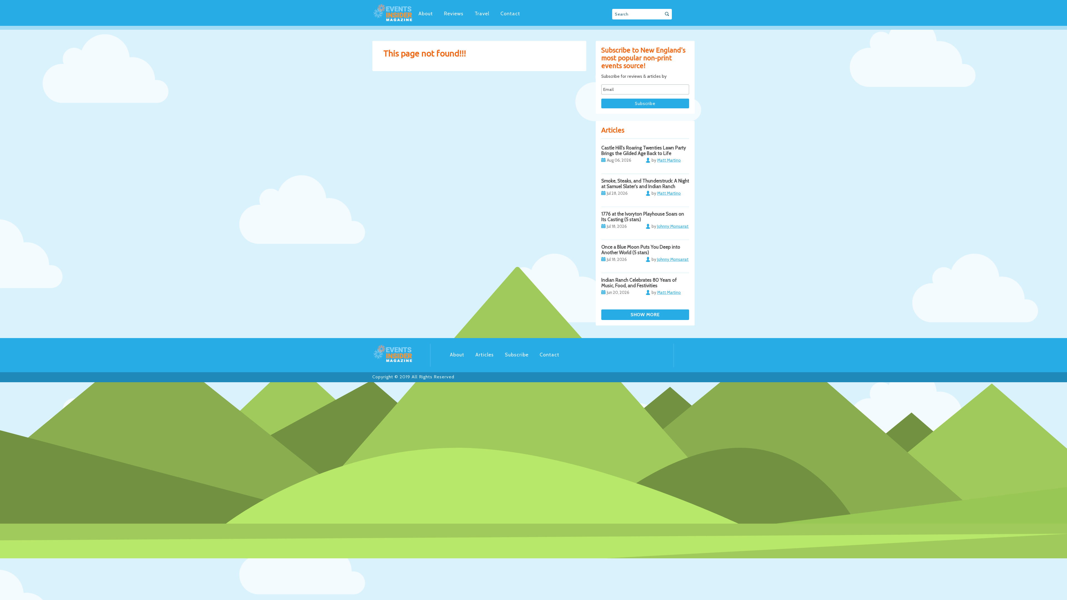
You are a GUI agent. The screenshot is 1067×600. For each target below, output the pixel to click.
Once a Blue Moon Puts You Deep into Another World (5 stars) (640, 249)
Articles (484, 355)
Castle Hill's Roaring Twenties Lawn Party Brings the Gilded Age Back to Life (643, 150)
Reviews (453, 14)
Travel (482, 14)
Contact (510, 14)
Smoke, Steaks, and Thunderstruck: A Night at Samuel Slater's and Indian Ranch (645, 183)
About (425, 14)
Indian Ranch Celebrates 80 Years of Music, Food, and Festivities (639, 282)
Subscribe (516, 355)
